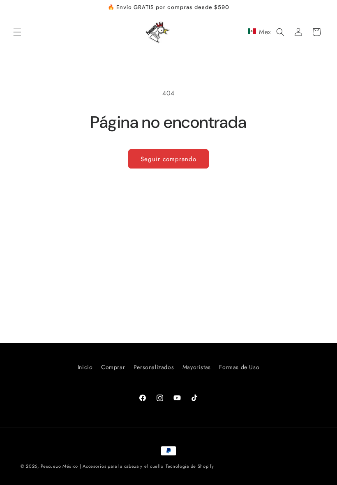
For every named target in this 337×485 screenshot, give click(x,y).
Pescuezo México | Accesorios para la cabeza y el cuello (102, 466)
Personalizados (154, 367)
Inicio (85, 367)
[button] (17, 32)
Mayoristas (196, 367)
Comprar (113, 367)
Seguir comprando (168, 159)
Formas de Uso (239, 367)
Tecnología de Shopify (190, 466)
